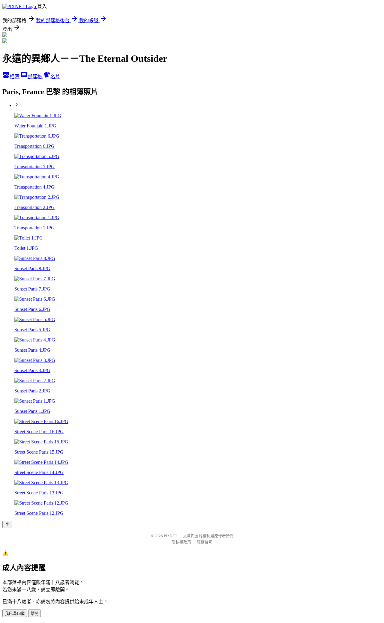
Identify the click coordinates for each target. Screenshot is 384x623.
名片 (55, 76)
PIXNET (170, 536)
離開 (34, 613)
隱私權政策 (181, 542)
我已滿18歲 (15, 613)
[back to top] (7, 524)
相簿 (15, 76)
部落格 (35, 76)
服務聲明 (204, 542)
